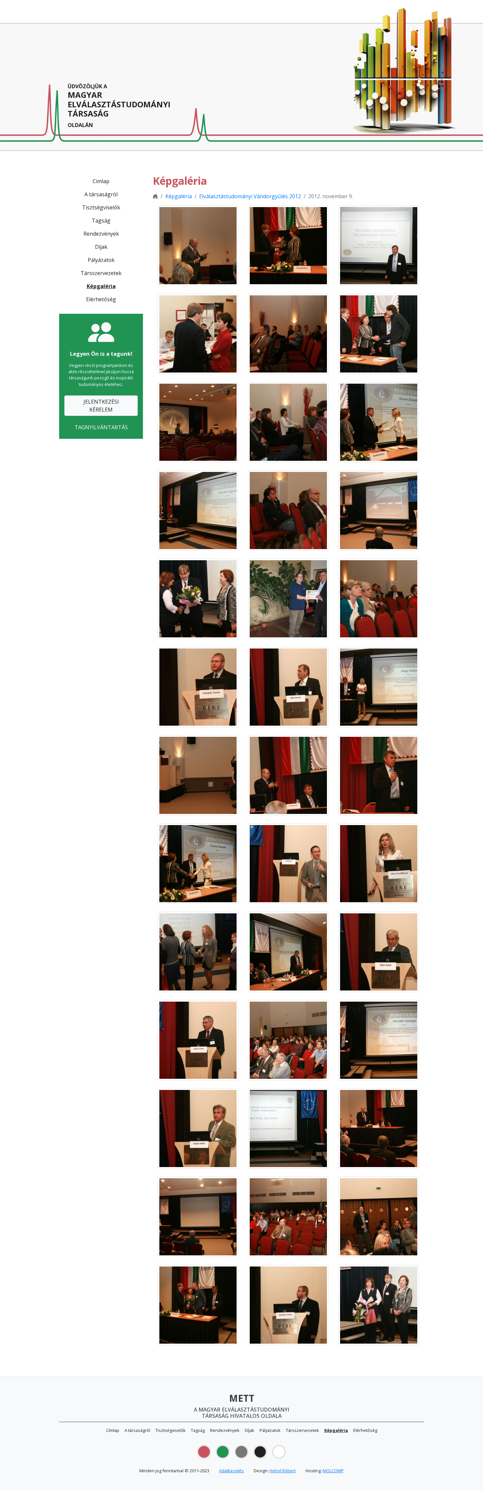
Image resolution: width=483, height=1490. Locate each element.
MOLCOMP (333, 1471)
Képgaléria (101, 286)
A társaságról (101, 194)
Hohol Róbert (282, 1471)
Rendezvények (101, 233)
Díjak (101, 246)
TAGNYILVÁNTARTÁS (101, 427)
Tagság (101, 220)
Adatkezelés (231, 1471)
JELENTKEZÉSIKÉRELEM (101, 405)
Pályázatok (101, 260)
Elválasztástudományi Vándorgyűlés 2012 (250, 196)
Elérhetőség (101, 299)
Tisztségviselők (101, 207)
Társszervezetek (101, 273)
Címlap (101, 181)
